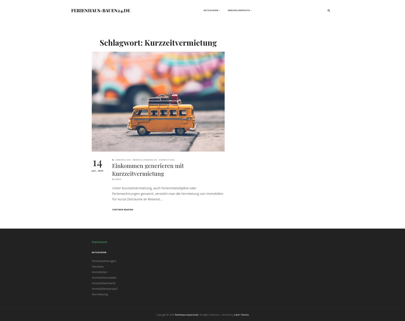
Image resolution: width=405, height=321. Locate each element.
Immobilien (123, 160)
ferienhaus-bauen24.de (100, 10)
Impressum (99, 242)
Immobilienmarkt (104, 283)
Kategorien (211, 10)
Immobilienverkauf (105, 289)
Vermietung (167, 160)
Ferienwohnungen (104, 261)
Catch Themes (241, 314)
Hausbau (98, 266)
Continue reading (122, 209)
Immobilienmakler (144, 160)
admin (118, 179)
